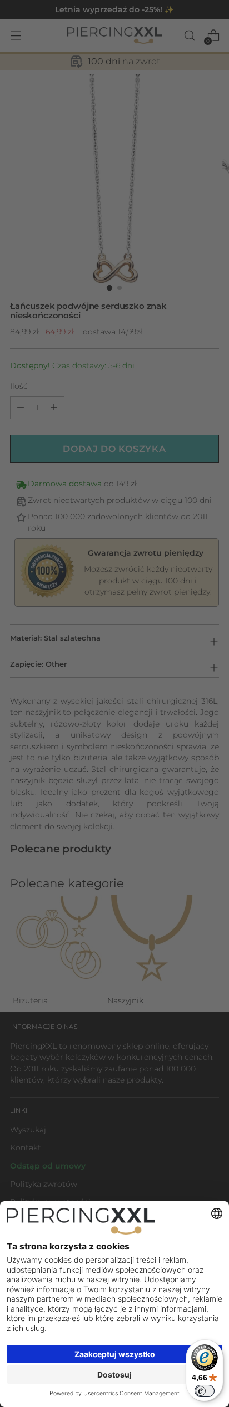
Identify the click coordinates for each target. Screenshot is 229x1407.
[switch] (205, 1391)
